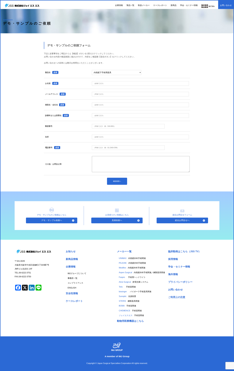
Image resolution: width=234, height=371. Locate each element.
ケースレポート (160, 5)
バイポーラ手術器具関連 (135, 292)
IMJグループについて (77, 273)
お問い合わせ (226, 5)
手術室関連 (127, 287)
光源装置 (127, 296)
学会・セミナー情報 (189, 5)
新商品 (173, 5)
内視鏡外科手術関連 (132, 258)
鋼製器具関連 (129, 301)
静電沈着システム (133, 282)
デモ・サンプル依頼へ (51, 220)
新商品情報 (72, 259)
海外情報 (173, 274)
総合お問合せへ (182, 220)
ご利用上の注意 (176, 297)
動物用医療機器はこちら (130, 320)
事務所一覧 (72, 278)
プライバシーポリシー (180, 281)
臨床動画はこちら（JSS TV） (184, 251)
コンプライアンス (75, 283)
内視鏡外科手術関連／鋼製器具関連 (142, 272)
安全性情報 (72, 293)
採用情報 (173, 259)
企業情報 (71, 266)
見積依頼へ (117, 220)
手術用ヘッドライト (132, 277)
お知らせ (71, 251)
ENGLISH (72, 288)
